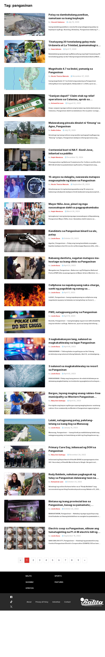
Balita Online (56, 130)
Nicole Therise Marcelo (60, 76)
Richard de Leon (57, 482)
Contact (67, 602)
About (29, 602)
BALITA (29, 576)
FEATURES (59, 582)
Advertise (56, 602)
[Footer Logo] (92, 602)
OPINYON (29, 588)
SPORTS (58, 576)
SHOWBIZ (29, 582)
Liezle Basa (55, 238)
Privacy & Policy (42, 602)
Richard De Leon (57, 103)
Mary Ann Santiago (58, 401)
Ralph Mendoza (57, 157)
